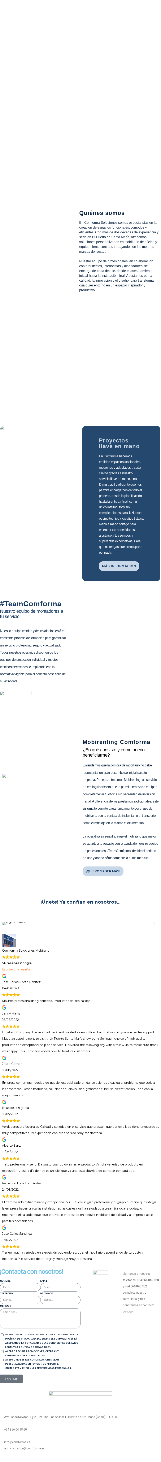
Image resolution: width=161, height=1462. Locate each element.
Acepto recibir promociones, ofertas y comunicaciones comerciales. (32, 1353)
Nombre (5, 1281)
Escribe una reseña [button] (16, 969)
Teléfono (6, 1293)
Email (43, 1281)
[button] (6, 923)
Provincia (46, 1293)
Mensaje (5, 1306)
